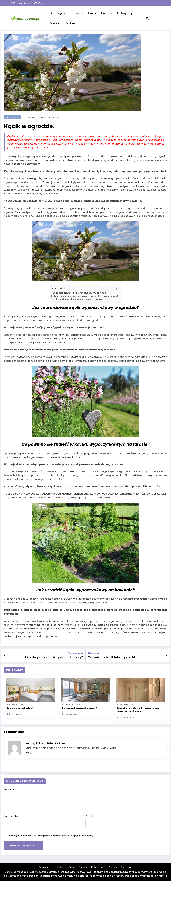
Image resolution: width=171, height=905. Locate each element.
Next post (93, 653)
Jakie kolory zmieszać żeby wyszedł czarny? (52, 657)
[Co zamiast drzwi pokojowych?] (85, 689)
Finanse (106, 13)
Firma (92, 13)
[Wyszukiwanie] (147, 18)
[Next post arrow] (166, 655)
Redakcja (72, 23)
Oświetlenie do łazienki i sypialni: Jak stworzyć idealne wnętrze (138, 710)
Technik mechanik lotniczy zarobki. (112, 657)
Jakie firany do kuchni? (20, 708)
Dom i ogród (58, 13)
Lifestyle (77, 13)
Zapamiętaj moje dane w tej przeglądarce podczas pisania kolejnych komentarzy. (51, 835)
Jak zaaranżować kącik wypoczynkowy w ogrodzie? (80, 292)
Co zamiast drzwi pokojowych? (79, 708)
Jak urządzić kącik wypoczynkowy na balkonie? (78, 299)
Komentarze (10, 789)
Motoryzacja (125, 13)
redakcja (32, 117)
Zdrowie (55, 23)
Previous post (75, 653)
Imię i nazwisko (11, 816)
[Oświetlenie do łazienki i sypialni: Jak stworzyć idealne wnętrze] (140, 689)
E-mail (89, 816)
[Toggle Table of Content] (115, 289)
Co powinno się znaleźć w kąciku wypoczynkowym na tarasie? (85, 296)
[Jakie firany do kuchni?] (30, 689)
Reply (28, 752)
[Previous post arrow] (5, 655)
